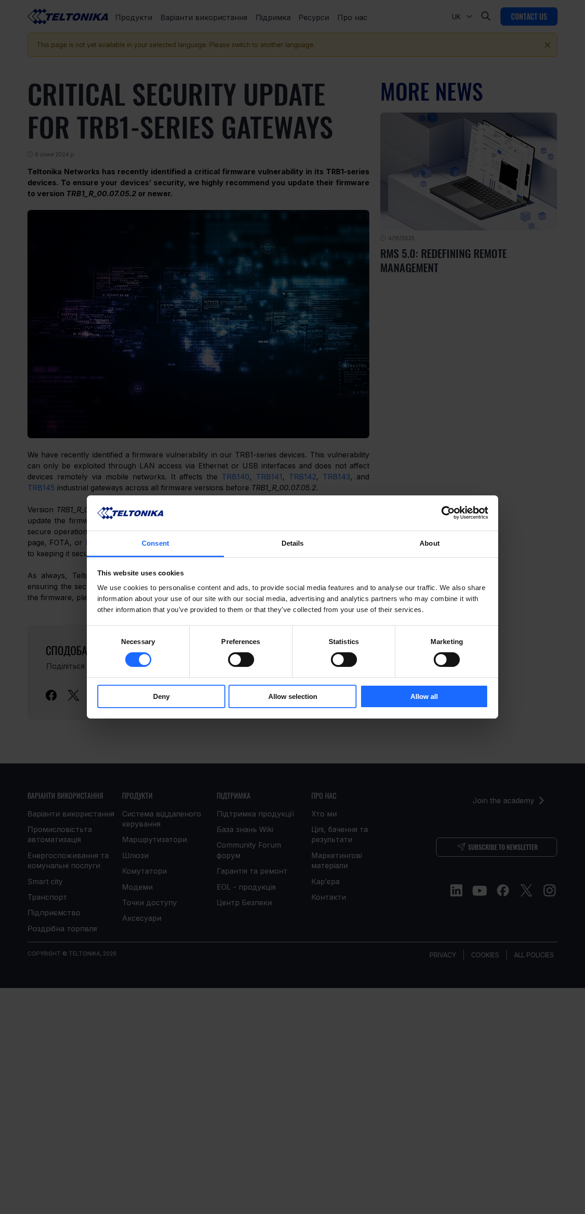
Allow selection (292, 696)
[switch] (241, 659)
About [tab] (430, 543)
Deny (161, 696)
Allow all (424, 696)
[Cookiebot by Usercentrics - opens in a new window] (448, 513)
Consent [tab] (155, 543)
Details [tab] (293, 543)
